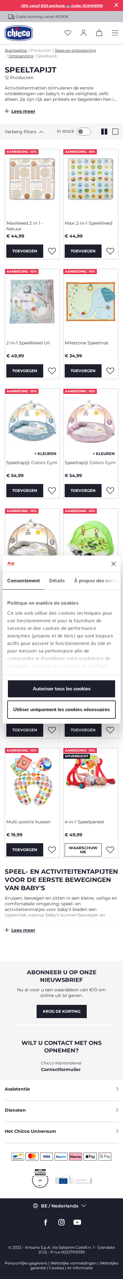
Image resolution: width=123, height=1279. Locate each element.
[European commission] (73, 1179)
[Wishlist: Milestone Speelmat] (110, 370)
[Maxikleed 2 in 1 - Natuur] (32, 182)
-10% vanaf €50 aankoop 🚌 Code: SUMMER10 (61, 5)
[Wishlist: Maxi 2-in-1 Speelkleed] (110, 251)
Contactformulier (61, 1069)
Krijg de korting (61, 1011)
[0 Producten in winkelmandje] (99, 34)
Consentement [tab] (23, 580)
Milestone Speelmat (86, 343)
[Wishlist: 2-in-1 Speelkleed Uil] (51, 370)
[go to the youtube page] (77, 1222)
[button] (27, 132)
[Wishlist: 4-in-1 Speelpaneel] (110, 849)
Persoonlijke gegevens (26, 1263)
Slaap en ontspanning (75, 50)
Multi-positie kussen (28, 822)
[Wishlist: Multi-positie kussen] (51, 849)
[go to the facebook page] (46, 1222)
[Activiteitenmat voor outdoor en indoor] (90, 541)
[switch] (84, 131)
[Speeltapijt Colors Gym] (32, 422)
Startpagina (16, 50)
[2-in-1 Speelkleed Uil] (32, 302)
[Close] (116, 5)
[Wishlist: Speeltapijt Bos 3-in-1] (51, 730)
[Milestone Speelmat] (90, 302)
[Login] (83, 33)
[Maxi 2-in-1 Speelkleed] (90, 182)
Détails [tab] (57, 580)
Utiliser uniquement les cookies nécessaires (61, 709)
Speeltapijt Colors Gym (31, 462)
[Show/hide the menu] (115, 33)
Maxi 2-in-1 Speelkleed (88, 223)
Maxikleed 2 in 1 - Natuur (24, 226)
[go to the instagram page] (61, 1222)
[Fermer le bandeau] (113, 564)
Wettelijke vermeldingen (73, 1263)
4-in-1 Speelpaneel (84, 822)
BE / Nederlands (59, 1206)
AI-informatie (80, 1267)
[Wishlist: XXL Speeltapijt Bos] (110, 730)
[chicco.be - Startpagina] (19, 33)
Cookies (56, 1267)
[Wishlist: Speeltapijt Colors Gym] (51, 490)
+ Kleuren (45, 453)
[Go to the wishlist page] (68, 33)
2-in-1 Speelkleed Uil (28, 343)
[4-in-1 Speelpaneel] (90, 781)
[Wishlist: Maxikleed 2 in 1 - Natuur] (51, 251)
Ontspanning (21, 56)
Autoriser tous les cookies (62, 688)
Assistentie (17, 1089)
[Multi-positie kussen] (32, 781)
